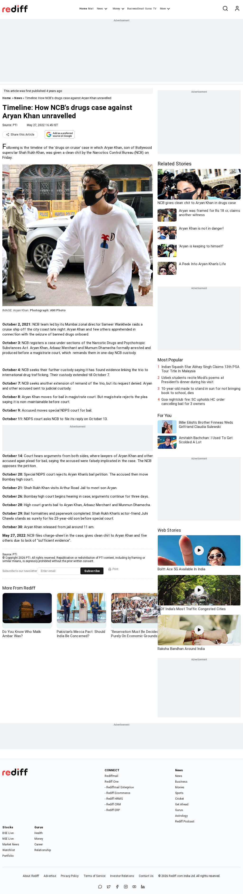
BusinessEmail (135, 8)
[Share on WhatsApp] (100, 887)
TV (154, 8)
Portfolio (8, 856)
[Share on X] (109, 887)
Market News (10, 844)
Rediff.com (176, 876)
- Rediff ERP (112, 810)
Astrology (181, 815)
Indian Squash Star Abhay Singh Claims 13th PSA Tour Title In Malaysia (200, 369)
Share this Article (22, 134)
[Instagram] (126, 887)
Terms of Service (95, 876)
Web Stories (169, 530)
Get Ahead (182, 804)
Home (83, 8)
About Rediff (31, 876)
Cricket (179, 798)
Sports (179, 793)
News (100, 8)
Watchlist (8, 850)
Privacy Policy (70, 876)
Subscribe (92, 571)
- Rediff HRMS (113, 798)
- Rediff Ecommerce (117, 793)
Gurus (148, 8)
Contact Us (146, 876)
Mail (90, 8)
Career (38, 844)
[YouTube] (134, 887)
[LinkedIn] (143, 887)
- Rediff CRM (113, 804)
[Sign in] (237, 9)
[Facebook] (117, 887)
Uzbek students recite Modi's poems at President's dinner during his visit (192, 380)
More (163, 8)
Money (116, 8)
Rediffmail (111, 776)
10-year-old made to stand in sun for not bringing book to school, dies (200, 390)
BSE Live (8, 833)
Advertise (50, 876)
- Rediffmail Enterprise (119, 787)
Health (38, 833)
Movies (180, 787)
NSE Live (8, 838)
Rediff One (111, 781)
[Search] (225, 9)
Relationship (42, 850)
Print (115, 569)
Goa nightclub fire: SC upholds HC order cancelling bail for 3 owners (193, 401)
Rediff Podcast (184, 821)
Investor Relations (122, 876)
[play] (199, 550)
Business (181, 781)
